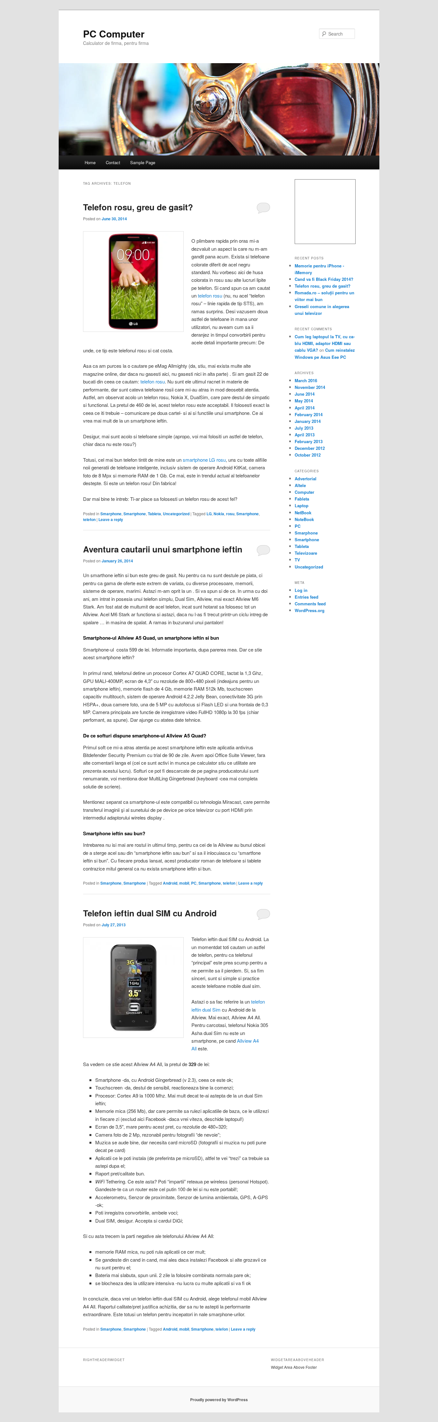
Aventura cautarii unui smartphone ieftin (162, 549)
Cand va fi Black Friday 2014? (324, 279)
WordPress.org (309, 610)
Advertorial (305, 478)
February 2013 (309, 441)
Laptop (301, 505)
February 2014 (309, 414)
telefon (89, 519)
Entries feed (306, 597)
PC (194, 883)
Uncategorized (176, 514)
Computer (304, 492)
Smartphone (134, 514)
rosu (230, 514)
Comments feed (310, 604)
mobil (184, 883)
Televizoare (306, 553)
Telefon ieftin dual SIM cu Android (150, 913)
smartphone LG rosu (204, 459)
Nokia (219, 514)
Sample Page (142, 162)
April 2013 (305, 435)
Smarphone (111, 514)
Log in (301, 590)
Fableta (302, 499)
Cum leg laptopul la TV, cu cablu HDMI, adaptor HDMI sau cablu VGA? (325, 343)
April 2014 (305, 408)
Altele (300, 485)
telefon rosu (210, 295)
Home (90, 162)
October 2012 (308, 455)
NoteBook (304, 519)
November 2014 (310, 387)
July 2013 (304, 428)
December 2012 (310, 448)
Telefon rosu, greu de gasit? (138, 207)
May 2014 (304, 401)
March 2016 (306, 380)
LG (209, 514)
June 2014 (305, 394)
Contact (113, 162)
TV (297, 560)
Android (170, 883)
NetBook (303, 512)
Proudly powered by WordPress (219, 1399)
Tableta (154, 514)
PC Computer (114, 33)
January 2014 (308, 421)
